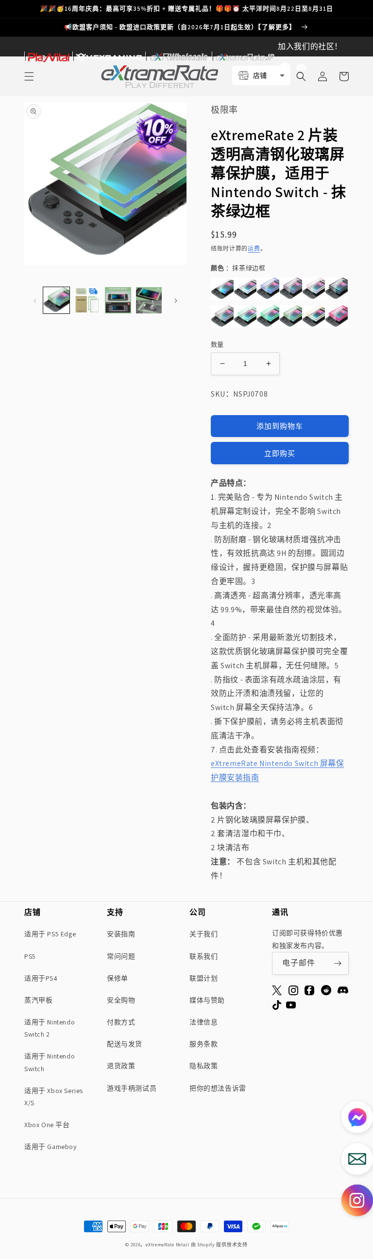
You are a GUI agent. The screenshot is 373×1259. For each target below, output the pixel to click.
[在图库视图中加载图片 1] (56, 300)
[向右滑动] (175, 300)
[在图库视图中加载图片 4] (149, 300)
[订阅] (337, 963)
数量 (217, 344)
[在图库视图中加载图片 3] (118, 300)
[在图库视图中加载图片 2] (87, 300)
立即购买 (279, 453)
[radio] (222, 288)
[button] (29, 76)
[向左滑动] (35, 300)
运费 (254, 248)
